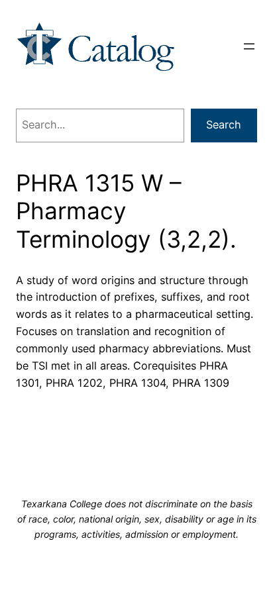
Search (223, 124)
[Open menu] (249, 46)
